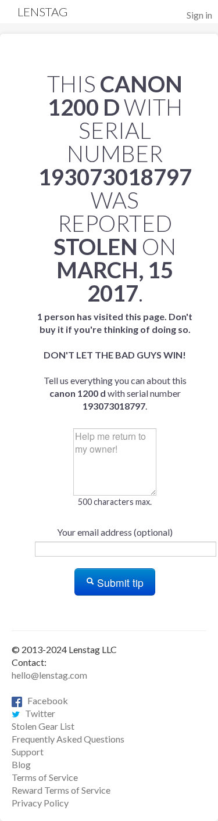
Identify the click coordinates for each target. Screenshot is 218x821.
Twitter (37, 713)
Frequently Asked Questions (68, 738)
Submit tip (119, 582)
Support (28, 751)
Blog (21, 764)
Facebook (45, 700)
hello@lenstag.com (49, 674)
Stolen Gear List (43, 726)
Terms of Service (45, 777)
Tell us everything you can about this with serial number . (114, 361)
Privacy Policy (40, 802)
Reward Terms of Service (61, 789)
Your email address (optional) (115, 531)
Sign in (199, 14)
